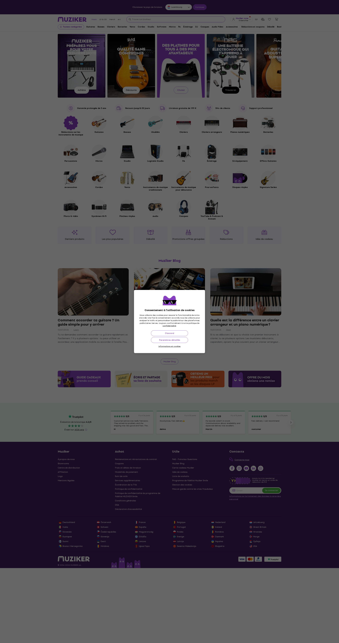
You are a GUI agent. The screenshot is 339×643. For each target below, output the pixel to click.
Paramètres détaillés (169, 340)
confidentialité (169, 325)
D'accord (169, 333)
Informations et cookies (169, 346)
